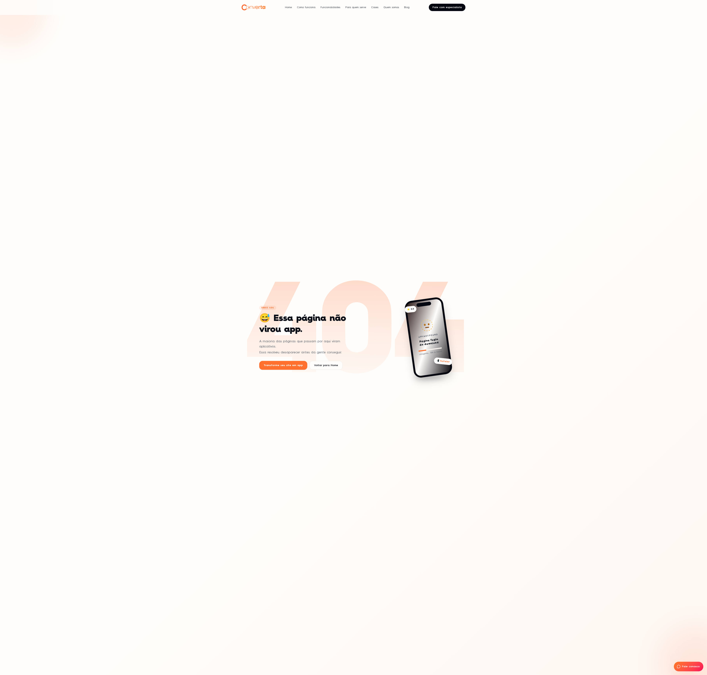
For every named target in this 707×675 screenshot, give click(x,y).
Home (288, 7)
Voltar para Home (326, 365)
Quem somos (391, 7)
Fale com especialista (447, 7)
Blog (406, 7)
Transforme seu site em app (283, 365)
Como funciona (306, 7)
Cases (374, 7)
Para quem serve (355, 7)
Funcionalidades (330, 7)
